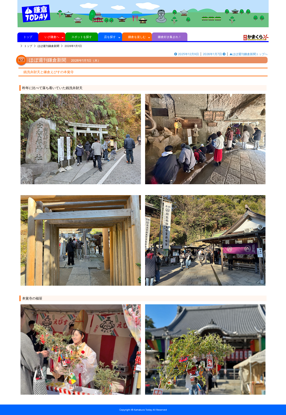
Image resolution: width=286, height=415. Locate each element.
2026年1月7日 (212, 54)
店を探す (110, 37)
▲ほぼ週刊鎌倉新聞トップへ (248, 54)
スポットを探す (82, 37)
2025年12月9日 (188, 54)
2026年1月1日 (73, 46)
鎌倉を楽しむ (137, 37)
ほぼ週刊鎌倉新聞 (48, 46)
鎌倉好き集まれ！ (169, 37)
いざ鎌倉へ (52, 37)
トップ (28, 37)
